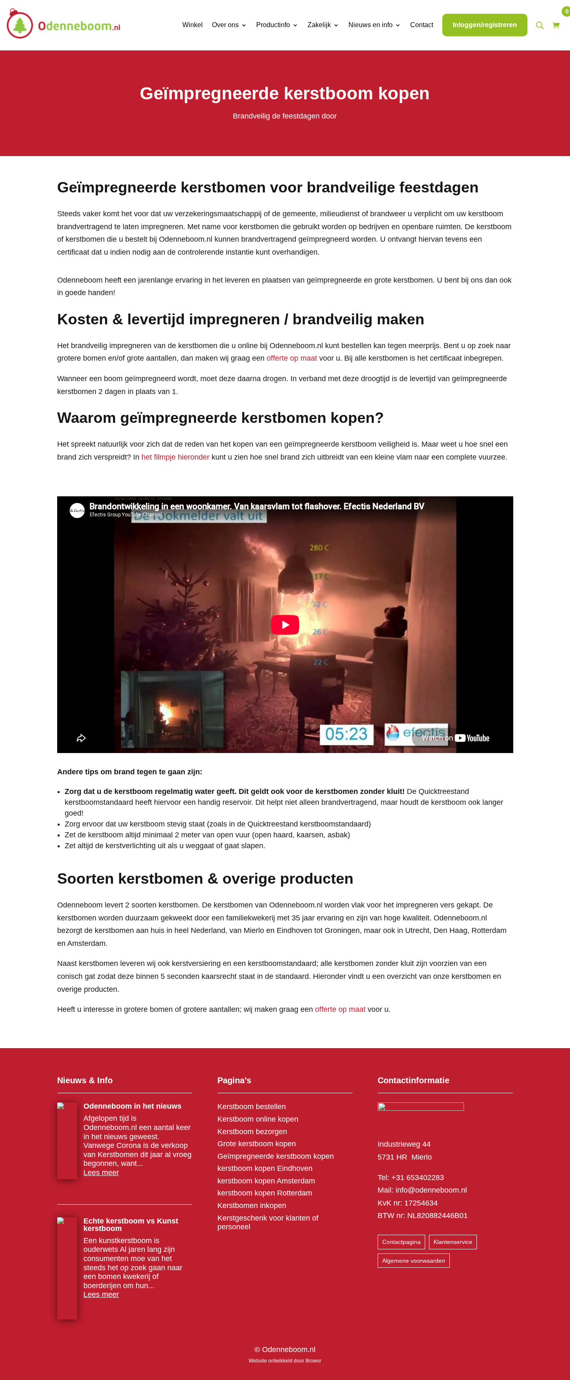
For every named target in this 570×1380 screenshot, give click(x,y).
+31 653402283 (417, 1177)
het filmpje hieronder (175, 457)
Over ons (225, 24)
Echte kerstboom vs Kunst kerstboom (130, 1225)
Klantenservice (453, 1241)
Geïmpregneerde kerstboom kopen (275, 1156)
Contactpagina (401, 1241)
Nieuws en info (370, 24)
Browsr (313, 1361)
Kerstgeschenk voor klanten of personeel (267, 1222)
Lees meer (101, 1172)
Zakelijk (319, 24)
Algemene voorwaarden (413, 1260)
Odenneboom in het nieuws (132, 1106)
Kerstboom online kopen (257, 1119)
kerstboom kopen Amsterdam (266, 1181)
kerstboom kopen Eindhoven (265, 1168)
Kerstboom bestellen (251, 1106)
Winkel (192, 24)
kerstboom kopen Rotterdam (264, 1193)
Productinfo (273, 24)
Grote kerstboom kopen (256, 1144)
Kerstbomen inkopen (251, 1205)
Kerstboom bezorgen (252, 1131)
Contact (421, 24)
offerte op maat (292, 358)
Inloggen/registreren (485, 24)
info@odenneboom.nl (431, 1190)
